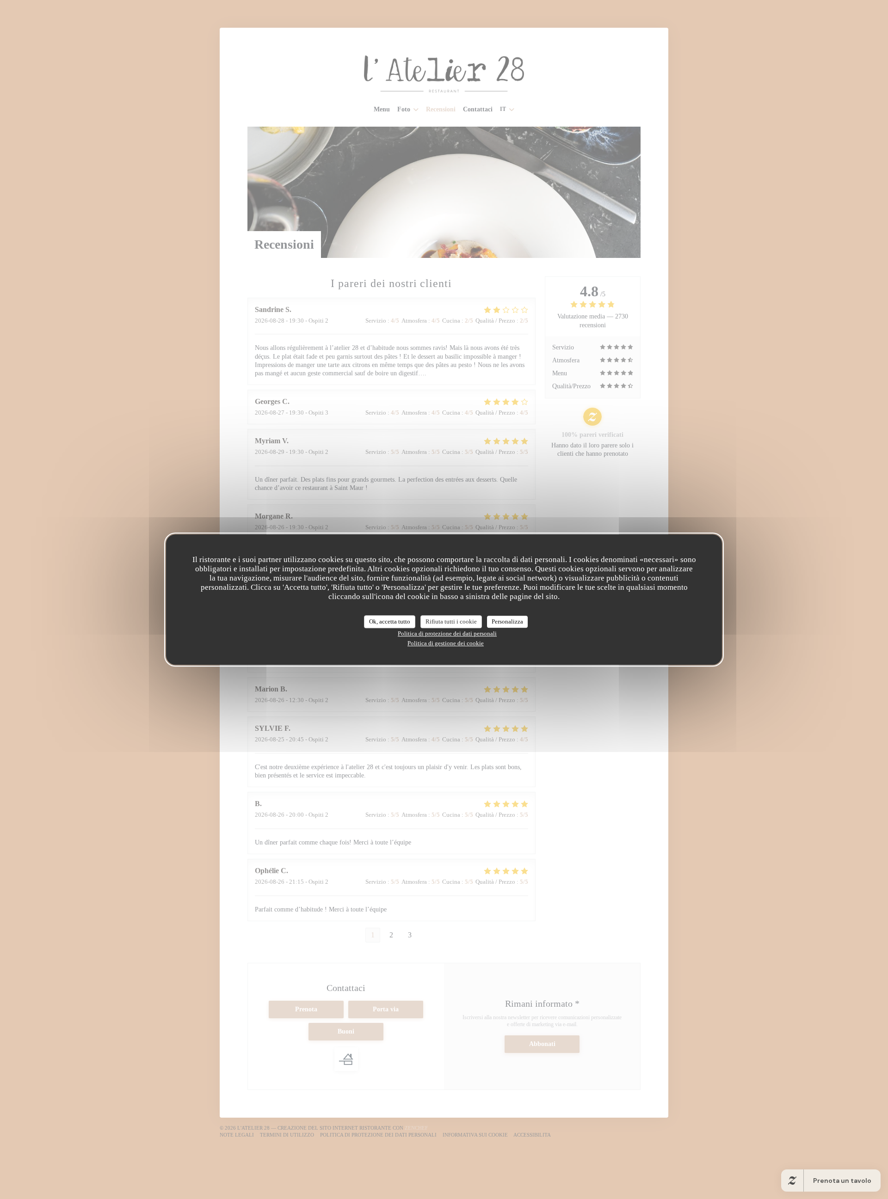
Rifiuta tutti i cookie (451, 621)
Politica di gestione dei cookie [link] (445, 643)
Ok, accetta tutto (389, 621)
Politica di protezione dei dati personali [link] (447, 633)
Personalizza (507, 621)
